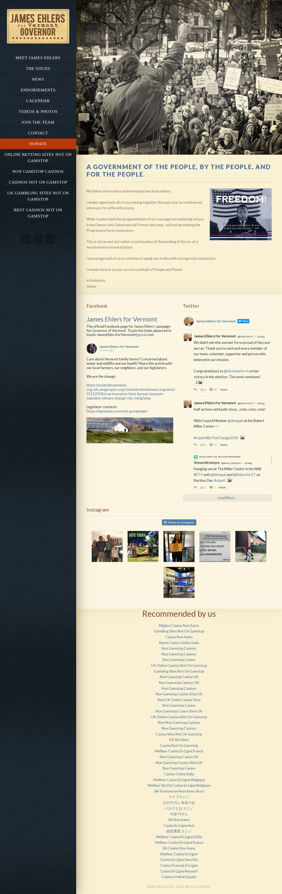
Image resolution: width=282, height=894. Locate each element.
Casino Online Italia (179, 774)
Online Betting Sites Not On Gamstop (38, 157)
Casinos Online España (179, 877)
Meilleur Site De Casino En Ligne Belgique (179, 785)
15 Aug (260, 336)
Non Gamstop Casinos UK (179, 682)
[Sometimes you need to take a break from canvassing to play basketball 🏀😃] (251, 546)
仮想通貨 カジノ (179, 831)
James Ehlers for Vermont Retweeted (219, 456)
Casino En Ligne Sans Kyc (179, 859)
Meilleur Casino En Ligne (179, 854)
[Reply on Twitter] (196, 389)
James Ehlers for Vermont (121, 319)
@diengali (235, 420)
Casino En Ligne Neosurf (179, 871)
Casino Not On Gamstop (179, 745)
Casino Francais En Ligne (179, 865)
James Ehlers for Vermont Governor (38, 26)
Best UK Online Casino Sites (179, 700)
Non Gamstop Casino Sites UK (179, 694)
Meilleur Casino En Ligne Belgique (179, 780)
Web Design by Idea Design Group (179, 886)
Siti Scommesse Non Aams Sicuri (179, 791)
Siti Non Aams (179, 820)
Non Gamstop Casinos (38, 171)
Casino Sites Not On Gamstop (179, 734)
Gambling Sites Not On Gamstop (179, 631)
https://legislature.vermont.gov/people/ (117, 411)
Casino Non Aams (179, 637)
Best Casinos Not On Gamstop (38, 213)
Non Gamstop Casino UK (179, 677)
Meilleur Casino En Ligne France (179, 751)
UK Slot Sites (179, 739)
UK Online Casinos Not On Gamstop (179, 665)
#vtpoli (199, 438)
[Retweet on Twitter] (196, 457)
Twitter (224, 389)
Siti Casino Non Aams (179, 848)
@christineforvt (236, 371)
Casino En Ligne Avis (179, 825)
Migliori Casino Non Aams (179, 625)
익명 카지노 (179, 814)
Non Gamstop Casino (179, 659)
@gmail (140, 334)
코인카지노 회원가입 (179, 802)
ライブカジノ (179, 797)
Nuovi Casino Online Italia (179, 643)
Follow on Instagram (181, 522)
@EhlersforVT (245, 336)
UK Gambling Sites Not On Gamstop (38, 196)
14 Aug (260, 403)
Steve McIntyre (207, 462)
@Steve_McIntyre (231, 463)
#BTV (198, 474)
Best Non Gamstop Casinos (179, 722)
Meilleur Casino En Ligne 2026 (179, 837)
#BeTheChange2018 (221, 438)
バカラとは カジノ (179, 808)
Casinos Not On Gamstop (38, 182)
